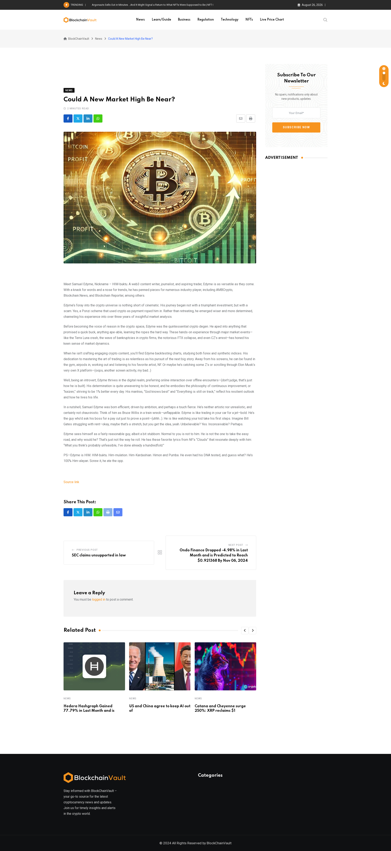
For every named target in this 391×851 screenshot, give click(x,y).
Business (184, 19)
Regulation (205, 19)
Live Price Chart (272, 19)
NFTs (249, 19)
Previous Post (87, 549)
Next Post (235, 545)
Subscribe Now (296, 127)
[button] (244, 630)
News (140, 19)
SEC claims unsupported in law (99, 555)
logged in (98, 599)
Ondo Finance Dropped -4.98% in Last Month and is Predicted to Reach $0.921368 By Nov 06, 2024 (214, 555)
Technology (229, 19)
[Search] (325, 19)
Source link (71, 482)
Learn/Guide (161, 19)
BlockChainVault (219, 843)
